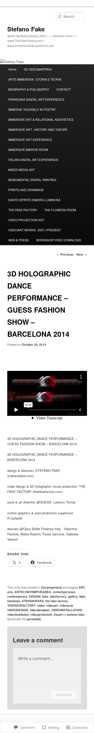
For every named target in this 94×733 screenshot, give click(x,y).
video (41, 605)
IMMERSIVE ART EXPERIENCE (30, 139)
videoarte (66, 605)
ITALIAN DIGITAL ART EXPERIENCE (33, 159)
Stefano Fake (26, 29)
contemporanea (64, 592)
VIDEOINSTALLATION (66, 610)
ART (82, 587)
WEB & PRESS (18, 240)
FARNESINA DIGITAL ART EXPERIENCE (36, 99)
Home (12, 69)
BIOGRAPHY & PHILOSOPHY (28, 89)
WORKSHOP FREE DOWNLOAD (58, 240)
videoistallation (18, 614)
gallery (73, 596)
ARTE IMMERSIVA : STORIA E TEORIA (34, 79)
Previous (65, 254)
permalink (34, 619)
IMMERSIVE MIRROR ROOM (28, 149)
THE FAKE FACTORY (22, 210)
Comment (64, 695)
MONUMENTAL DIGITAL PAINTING (32, 180)
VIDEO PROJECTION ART (26, 220)
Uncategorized (51, 587)
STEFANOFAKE (33, 601)
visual (57, 614)
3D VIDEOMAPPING (38, 69)
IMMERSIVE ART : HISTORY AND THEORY (37, 129)
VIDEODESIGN (17, 610)
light (82, 596)
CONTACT (63, 89)
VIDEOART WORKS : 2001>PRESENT (34, 230)
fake (45, 596)
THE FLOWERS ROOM (60, 210)
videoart (52, 605)
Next (81, 254)
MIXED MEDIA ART (21, 169)
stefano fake (75, 614)
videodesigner (40, 610)
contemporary (17, 596)
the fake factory (56, 601)
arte (10, 592)
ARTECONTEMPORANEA (33, 592)
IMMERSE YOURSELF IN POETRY (32, 109)
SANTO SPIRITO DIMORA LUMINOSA (34, 200)
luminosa (13, 601)
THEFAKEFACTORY (21, 605)
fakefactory (58, 596)
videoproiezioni (41, 614)
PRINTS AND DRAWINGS (26, 190)
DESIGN (35, 596)
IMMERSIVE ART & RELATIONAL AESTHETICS (40, 119)
